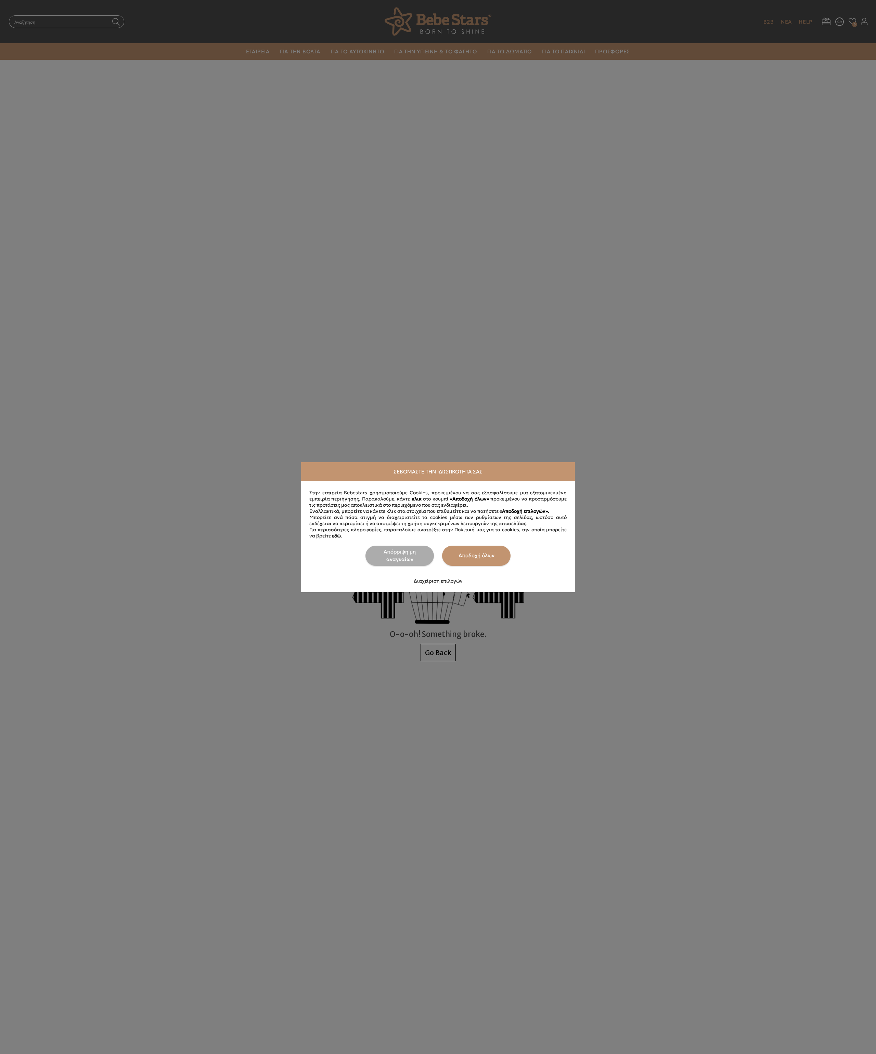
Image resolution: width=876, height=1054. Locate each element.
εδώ (336, 536)
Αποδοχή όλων (476, 555)
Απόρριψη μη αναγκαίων (400, 555)
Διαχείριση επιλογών (438, 581)
